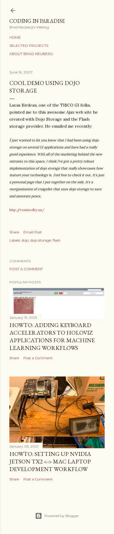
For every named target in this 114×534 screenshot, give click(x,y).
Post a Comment (26, 269)
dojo (25, 240)
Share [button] (14, 232)
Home (15, 37)
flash (57, 240)
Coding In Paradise (37, 21)
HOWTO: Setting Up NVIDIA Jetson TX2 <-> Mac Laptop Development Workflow (50, 461)
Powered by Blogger (61, 516)
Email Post (32, 232)
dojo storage (40, 240)
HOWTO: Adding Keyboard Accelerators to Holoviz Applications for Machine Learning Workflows (52, 336)
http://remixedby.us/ (26, 210)
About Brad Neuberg (31, 54)
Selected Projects (28, 45)
